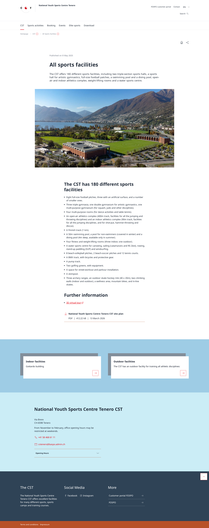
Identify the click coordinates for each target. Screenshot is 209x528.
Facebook (72, 495)
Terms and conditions (29, 524)
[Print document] (181, 42)
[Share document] (187, 42)
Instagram (88, 495)
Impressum (45, 524)
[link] (60, 366)
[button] (22, 25)
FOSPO (112, 502)
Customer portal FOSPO (121, 495)
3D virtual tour (73, 302)
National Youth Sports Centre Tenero (57, 5)
